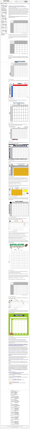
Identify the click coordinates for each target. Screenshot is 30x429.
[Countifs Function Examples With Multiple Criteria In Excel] (12, 412)
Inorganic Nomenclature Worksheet (16, 393)
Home (9, 5)
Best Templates (26, 425)
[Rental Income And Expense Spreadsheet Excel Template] (3, 24)
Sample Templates (23, 425)
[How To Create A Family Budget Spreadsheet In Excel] (3, 30)
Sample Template (18, 425)
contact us (10, 370)
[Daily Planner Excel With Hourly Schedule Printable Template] (3, 18)
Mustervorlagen (20, 426)
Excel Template (13, 426)
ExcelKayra (10, 369)
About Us (2, 425)
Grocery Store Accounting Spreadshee (17, 376)
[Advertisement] (4, 49)
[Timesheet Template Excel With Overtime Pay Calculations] (12, 417)
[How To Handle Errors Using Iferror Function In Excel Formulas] (3, 12)
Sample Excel (12, 5)
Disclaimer (7, 425)
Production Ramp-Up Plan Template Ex (17, 373)
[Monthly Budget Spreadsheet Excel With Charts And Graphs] (3, 6)
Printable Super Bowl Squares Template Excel (14, 8)
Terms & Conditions (4, 3)
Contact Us (4, 425)
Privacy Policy (10, 425)
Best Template (16, 426)
